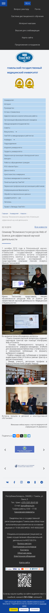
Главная (5, 214)
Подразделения (10, 144)
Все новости (41, 227)
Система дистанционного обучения (27, 16)
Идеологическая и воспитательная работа (20, 116)
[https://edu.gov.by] (24, 449)
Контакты (24, 550)
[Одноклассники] (17, 435)
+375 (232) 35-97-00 (29, 502)
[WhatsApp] (25, 435)
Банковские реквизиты (24, 512)
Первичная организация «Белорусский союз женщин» (21, 157)
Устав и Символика (12, 112)
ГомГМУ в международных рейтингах (19, 136)
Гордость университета (13, 151)
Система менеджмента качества (17, 178)
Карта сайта (27, 37)
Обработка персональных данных (17, 194)
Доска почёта (9, 170)
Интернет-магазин (27, 23)
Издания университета (13, 148)
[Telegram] (28, 435)
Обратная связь (25, 553)
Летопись (7, 202)
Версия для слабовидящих (27, 30)
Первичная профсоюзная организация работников (24, 186)
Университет (9, 100)
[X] (21, 435)
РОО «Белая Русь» (11, 166)
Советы (7, 128)
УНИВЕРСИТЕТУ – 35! (12, 198)
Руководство (9, 108)
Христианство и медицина (14, 174)
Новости (23, 214)
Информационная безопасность (16, 190)
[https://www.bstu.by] (24, 466)
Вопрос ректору (21, 9)
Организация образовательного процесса (20, 120)
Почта (37, 9)
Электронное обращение (24, 556)
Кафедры (8, 140)
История (7, 104)
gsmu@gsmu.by (27, 506)
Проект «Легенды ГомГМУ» (14, 207)
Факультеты (9, 132)
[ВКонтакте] (14, 435)
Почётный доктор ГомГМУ (14, 182)
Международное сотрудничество (16, 124)
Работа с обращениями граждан (17, 163)
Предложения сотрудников (27, 45)
